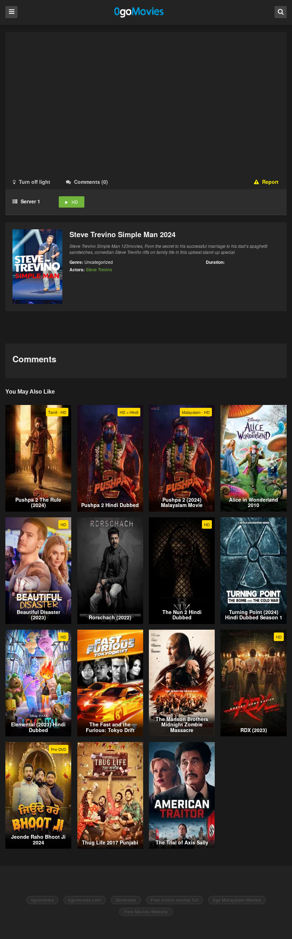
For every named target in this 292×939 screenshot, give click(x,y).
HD (75, 202)
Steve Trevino (99, 269)
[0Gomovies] (139, 12)
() (91, 181)
